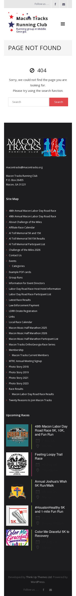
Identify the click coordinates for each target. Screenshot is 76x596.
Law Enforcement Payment (24, 305)
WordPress (38, 582)
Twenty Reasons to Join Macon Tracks (30, 400)
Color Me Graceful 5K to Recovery (52, 533)
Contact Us (15, 255)
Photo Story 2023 (19, 383)
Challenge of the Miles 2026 (24, 250)
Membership (16, 350)
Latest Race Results (20, 300)
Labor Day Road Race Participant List (30, 294)
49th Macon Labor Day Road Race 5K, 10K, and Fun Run (51, 430)
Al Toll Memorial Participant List (27, 244)
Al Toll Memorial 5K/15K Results (27, 238)
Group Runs (15, 277)
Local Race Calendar (20, 322)
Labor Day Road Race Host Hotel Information (35, 289)
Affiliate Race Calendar (22, 227)
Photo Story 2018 (19, 366)
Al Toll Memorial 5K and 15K (25, 233)
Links (12, 316)
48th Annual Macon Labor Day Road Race (32, 210)
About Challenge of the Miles (25, 222)
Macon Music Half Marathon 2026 (28, 333)
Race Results (16, 389)
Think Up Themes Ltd (39, 577)
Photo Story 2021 (19, 378)
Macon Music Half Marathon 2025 (28, 327)
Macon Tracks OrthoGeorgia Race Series (32, 344)
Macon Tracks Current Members (30, 355)
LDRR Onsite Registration (23, 311)
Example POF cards (20, 272)
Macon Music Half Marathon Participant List (33, 339)
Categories (18, 266)
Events (12, 261)
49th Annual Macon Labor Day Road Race (32, 216)
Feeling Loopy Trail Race (49, 456)
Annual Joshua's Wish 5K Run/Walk (51, 483)
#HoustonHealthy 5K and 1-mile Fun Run (50, 509)
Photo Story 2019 (19, 372)
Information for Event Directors (27, 283)
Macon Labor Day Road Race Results (33, 394)
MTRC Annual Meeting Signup (25, 361)
